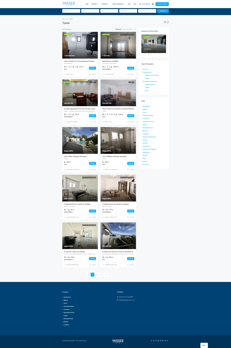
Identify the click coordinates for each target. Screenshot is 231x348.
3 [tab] (155, 54)
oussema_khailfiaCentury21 (72, 217)
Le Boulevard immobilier (72, 121)
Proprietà (94, 4)
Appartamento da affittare (110, 61)
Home (87, 4)
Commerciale (147, 72)
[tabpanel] (153, 43)
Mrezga (145, 131)
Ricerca (162, 11)
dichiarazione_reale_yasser (111, 264)
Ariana (145, 124)
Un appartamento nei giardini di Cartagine (77, 204)
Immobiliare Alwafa (109, 74)
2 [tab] (152, 54)
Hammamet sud (148, 128)
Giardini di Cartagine (149, 149)
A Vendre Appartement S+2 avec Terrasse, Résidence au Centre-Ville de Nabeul (89, 109)
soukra (145, 140)
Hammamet (146, 106)
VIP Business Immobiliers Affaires (74, 169)
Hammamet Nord (148, 115)
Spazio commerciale (152, 75)
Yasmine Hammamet (149, 137)
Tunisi (145, 112)
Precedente (144, 44)
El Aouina (146, 164)
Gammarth (146, 146)
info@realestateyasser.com (126, 300)
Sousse (145, 155)
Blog (129, 4)
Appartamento (150, 84)
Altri (134, 4)
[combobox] (71, 11)
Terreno (145, 69)
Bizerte (145, 161)
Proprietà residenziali (150, 81)
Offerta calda (92, 34)
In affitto (123, 34)
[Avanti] (105, 274)
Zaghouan (146, 152)
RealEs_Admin (69, 74)
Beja (144, 158)
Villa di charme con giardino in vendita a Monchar (118, 109)
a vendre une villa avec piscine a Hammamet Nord (118, 252)
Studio (147, 87)
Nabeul (145, 109)
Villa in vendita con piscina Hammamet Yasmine (79, 61)
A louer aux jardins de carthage (74, 252)
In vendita (85, 34)
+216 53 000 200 (145, 4)
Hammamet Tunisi (148, 121)
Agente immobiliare (117, 4)
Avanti (163, 44)
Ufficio (147, 78)
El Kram (145, 143)
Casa (65, 19)
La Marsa (146, 134)
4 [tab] (157, 54)
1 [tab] (149, 54)
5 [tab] (160, 54)
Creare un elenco (162, 4)
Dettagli (92, 68)
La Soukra (146, 118)
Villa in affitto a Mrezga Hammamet (75, 156)
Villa (146, 90)
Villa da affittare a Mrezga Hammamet (114, 156)
